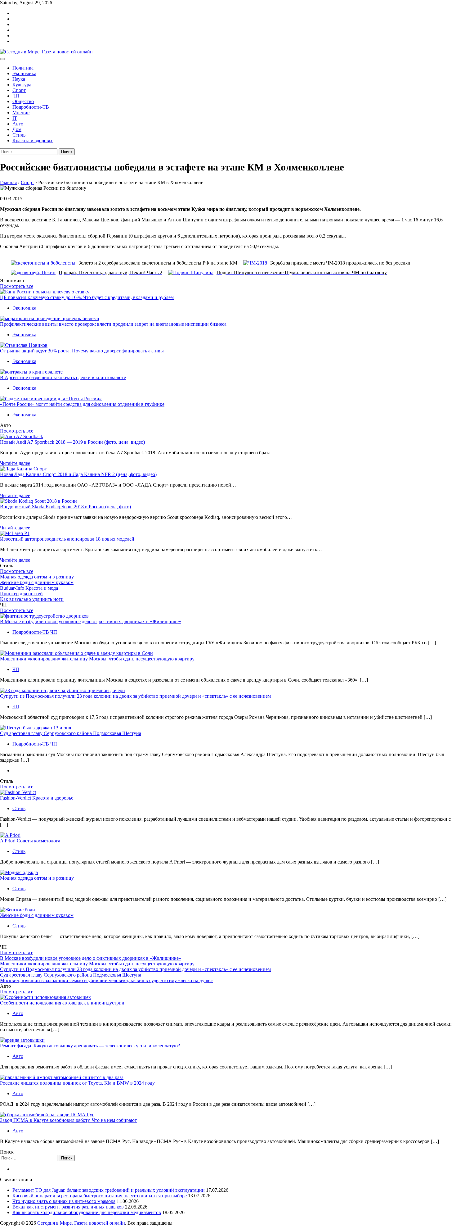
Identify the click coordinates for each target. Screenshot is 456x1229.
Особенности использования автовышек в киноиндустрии (62, 1002)
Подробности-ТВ (30, 107)
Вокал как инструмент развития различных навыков (68, 1206)
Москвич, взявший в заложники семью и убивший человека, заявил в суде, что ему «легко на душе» (106, 980)
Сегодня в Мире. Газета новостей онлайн (81, 1223)
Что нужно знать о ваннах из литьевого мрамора (63, 1201)
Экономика (24, 73)
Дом (16, 129)
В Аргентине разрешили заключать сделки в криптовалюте (63, 377)
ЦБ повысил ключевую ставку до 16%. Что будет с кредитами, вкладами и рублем (87, 297)
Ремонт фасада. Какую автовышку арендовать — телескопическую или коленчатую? (90, 1045)
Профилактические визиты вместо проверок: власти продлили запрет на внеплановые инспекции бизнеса (113, 324)
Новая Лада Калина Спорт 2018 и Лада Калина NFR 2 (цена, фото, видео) (78, 474)
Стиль (18, 135)
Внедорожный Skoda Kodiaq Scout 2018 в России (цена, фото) (65, 506)
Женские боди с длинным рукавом (37, 582)
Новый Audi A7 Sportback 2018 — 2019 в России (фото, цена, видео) (72, 442)
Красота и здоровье (32, 140)
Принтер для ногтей (21, 593)
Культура (21, 84)
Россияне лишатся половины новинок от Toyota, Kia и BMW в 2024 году (77, 1083)
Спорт (19, 90)
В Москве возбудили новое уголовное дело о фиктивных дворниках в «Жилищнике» (90, 621)
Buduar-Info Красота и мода (29, 588)
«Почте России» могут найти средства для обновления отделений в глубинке (82, 404)
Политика (23, 67)
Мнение (20, 112)
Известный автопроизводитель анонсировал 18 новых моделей (67, 539)
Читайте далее (15, 463)
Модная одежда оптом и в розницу (37, 576)
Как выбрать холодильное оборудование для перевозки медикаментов (86, 1212)
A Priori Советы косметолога (30, 840)
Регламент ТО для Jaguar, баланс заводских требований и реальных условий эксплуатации (108, 1190)
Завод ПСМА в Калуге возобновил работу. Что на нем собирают (68, 1120)
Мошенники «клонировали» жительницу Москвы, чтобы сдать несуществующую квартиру (97, 658)
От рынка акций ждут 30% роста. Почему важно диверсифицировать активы (82, 350)
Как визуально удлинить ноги (32, 599)
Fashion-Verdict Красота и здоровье (36, 797)
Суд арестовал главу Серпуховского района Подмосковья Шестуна (70, 733)
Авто (17, 123)
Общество (23, 101)
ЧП (15, 95)
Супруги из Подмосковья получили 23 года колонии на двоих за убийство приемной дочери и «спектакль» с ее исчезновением (135, 696)
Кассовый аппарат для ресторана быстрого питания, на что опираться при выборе (99, 1195)
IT (14, 118)
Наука (18, 79)
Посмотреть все (16, 286)
